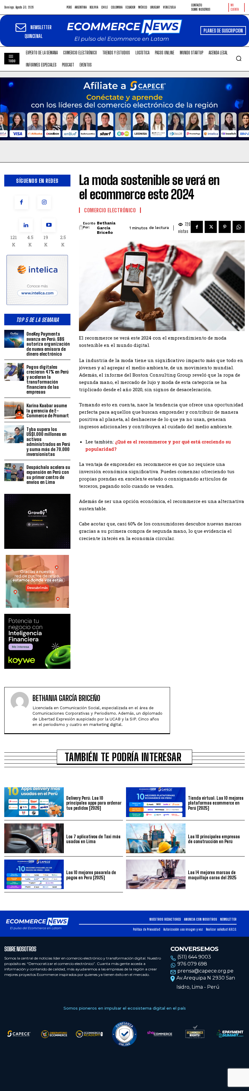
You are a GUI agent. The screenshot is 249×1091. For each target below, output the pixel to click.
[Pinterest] (225, 227)
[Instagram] (44, 202)
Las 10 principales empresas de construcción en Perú (214, 839)
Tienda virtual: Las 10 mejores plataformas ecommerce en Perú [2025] (216, 803)
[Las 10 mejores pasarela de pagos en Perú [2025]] (34, 874)
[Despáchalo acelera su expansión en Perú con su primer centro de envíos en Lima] (14, 472)
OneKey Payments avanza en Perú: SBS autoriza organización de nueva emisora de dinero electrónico (48, 344)
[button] (239, 58)
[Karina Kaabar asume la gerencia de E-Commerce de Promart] (14, 410)
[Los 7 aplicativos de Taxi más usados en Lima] (34, 838)
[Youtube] (49, 225)
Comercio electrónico (110, 210)
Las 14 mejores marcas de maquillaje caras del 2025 (212, 875)
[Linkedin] (26, 225)
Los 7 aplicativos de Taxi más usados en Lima (93, 839)
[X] (211, 227)
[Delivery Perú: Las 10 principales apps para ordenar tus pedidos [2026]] (34, 802)
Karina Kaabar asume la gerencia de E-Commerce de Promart (47, 410)
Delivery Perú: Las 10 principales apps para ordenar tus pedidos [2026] (93, 803)
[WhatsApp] (239, 227)
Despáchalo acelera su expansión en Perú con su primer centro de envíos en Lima (48, 474)
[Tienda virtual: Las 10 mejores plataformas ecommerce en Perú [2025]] (156, 802)
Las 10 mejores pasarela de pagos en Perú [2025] (91, 875)
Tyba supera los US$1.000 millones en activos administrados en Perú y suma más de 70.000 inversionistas (48, 441)
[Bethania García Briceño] (81, 228)
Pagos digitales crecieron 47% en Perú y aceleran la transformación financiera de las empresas (47, 379)
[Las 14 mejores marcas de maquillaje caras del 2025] (156, 874)
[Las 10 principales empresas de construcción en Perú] (156, 838)
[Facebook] (21, 202)
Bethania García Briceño (106, 228)
